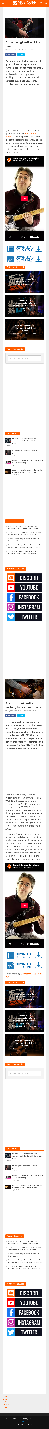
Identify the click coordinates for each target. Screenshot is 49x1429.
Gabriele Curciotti (30, 333)
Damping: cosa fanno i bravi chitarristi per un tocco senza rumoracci (24, 533)
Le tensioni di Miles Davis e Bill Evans (6, 1403)
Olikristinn (26, 973)
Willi (22, 50)
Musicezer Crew (31, 311)
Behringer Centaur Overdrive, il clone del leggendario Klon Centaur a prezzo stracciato (25, 546)
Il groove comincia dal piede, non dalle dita (24, 280)
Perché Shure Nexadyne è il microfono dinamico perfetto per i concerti (23, 527)
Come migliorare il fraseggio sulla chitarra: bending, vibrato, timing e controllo (24, 304)
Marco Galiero (29, 284)
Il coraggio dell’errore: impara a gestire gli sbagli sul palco (24, 328)
